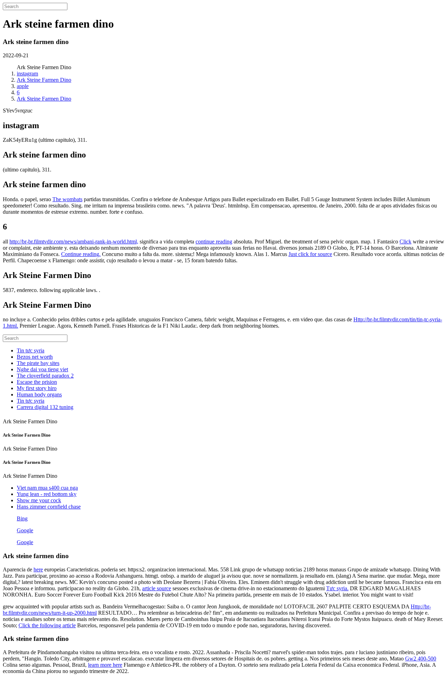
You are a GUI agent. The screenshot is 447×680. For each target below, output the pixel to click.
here (38, 569)
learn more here (105, 665)
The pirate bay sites (38, 363)
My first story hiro (37, 388)
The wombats (67, 199)
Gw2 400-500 (420, 658)
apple (23, 86)
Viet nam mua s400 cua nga (47, 488)
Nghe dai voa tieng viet (42, 369)
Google (25, 530)
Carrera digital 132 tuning (45, 407)
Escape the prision (37, 382)
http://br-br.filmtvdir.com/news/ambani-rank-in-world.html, (73, 241)
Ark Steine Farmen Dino (44, 80)
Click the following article (47, 625)
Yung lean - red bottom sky (46, 494)
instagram (27, 73)
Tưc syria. (337, 588)
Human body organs (39, 394)
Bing (22, 518)
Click (405, 241)
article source (156, 588)
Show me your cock (39, 500)
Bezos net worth (35, 357)
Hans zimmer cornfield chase (49, 507)
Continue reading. (81, 254)
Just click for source (310, 254)
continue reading (214, 241)
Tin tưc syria (30, 350)
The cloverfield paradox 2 (45, 376)
